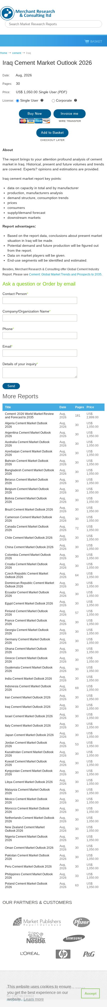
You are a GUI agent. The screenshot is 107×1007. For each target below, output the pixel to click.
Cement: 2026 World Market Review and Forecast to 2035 (29, 415)
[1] (35, 116)
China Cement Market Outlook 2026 (29, 547)
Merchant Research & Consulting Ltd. (27, 13)
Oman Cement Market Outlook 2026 (29, 848)
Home (3, 52)
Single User (29, 100)
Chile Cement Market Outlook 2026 (29, 537)
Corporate (64, 100)
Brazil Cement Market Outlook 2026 (29, 509)
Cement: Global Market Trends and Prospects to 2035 (65, 274)
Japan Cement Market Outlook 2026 (29, 735)
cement (16, 52)
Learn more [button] (34, 999)
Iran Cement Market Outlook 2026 (28, 697)
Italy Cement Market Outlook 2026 (28, 725)
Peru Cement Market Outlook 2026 (28, 866)
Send (11, 386)
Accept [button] (91, 993)
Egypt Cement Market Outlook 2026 (29, 603)
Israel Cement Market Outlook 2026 (29, 716)
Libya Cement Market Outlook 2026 (29, 782)
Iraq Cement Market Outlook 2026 (28, 707)
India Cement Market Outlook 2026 (28, 678)
